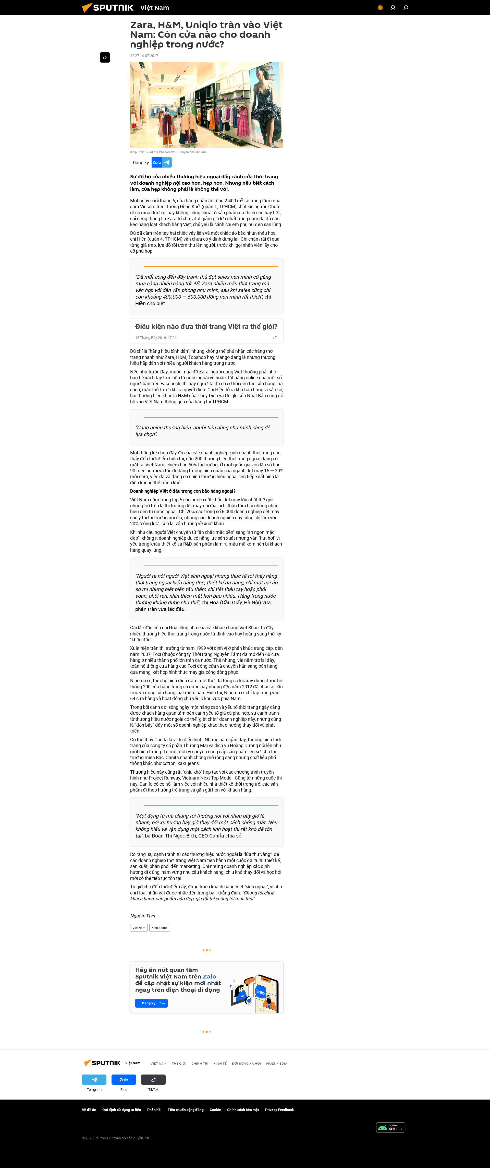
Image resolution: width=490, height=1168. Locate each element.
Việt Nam (138, 928)
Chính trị (199, 1063)
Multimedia (276, 1063)
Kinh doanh (160, 928)
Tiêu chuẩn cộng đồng (186, 1109)
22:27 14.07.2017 (144, 55)
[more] (275, 337)
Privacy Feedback (279, 1109)
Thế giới (179, 1063)
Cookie (215, 1109)
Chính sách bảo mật (243, 1109)
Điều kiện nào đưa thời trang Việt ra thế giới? (206, 326)
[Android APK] (390, 1128)
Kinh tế (220, 1063)
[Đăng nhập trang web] (393, 8)
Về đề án (89, 1109)
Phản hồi (154, 1109)
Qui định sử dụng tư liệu (121, 1109)
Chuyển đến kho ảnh (192, 152)
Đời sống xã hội (246, 1063)
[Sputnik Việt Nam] (109, 13)
